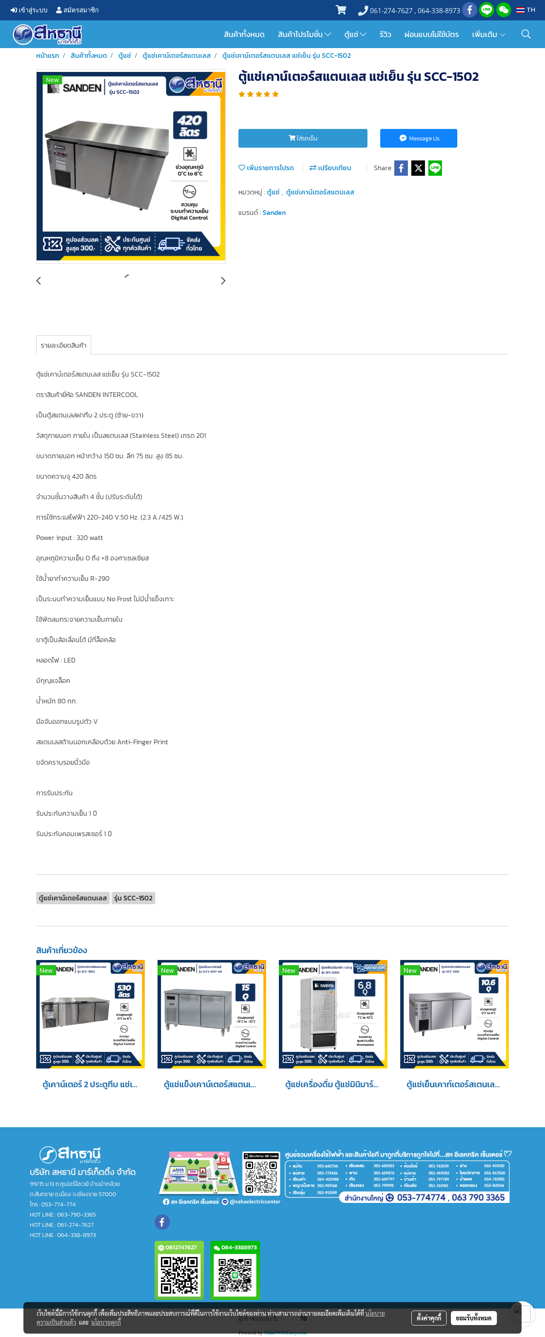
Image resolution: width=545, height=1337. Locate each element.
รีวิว (385, 34)
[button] (526, 34)
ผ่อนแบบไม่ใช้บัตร (431, 34)
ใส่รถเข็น (306, 138)
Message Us (423, 138)
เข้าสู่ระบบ (32, 10)
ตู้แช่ (352, 34)
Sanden (274, 212)
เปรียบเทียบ (333, 168)
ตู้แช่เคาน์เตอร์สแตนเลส (320, 192)
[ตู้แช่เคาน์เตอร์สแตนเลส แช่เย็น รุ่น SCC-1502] (131, 166)
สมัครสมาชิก (80, 10)
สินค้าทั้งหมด (244, 34)
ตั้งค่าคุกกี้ (429, 1318)
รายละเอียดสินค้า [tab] (63, 345)
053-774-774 (58, 1204)
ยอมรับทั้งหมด (474, 1318)
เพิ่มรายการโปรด (269, 168)
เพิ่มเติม (485, 34)
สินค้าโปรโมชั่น (301, 34)
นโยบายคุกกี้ (106, 1322)
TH (530, 10)
